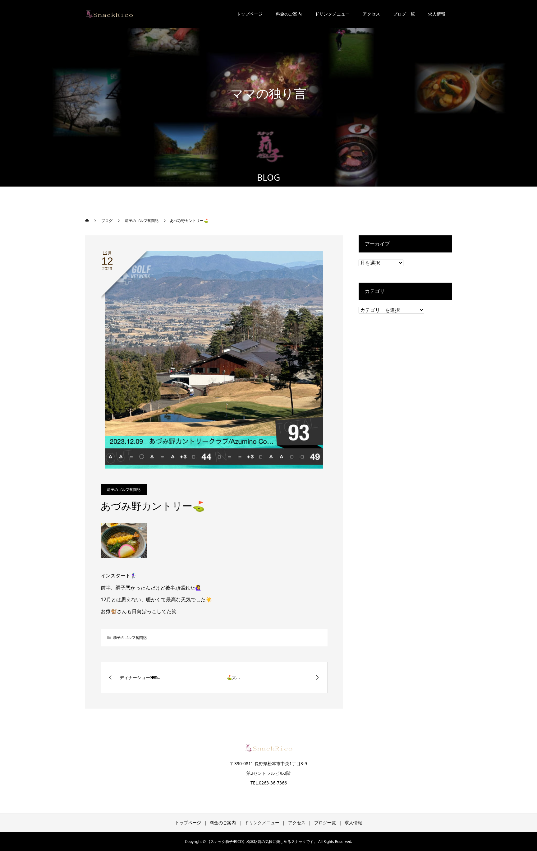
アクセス (371, 14)
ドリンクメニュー (332, 14)
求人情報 (436, 14)
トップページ (249, 14)
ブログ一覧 (404, 14)
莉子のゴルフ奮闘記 (123, 489)
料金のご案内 (289, 14)
